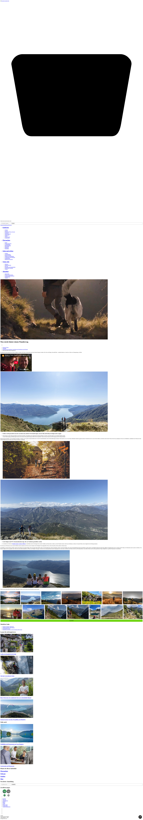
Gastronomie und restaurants (10, 257)
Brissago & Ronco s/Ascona (10, 231)
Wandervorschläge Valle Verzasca (9, 627)
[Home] (4, 0)
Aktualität (6, 271)
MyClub (6, 266)
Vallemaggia (7, 234)
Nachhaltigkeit (7, 276)
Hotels (6, 242)
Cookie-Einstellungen (6, 806)
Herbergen (7, 247)
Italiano (1, 225)
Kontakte (4, 798)
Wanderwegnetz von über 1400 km (18, 543)
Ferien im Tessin (5, 347)
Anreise (6, 269)
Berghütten (7, 248)
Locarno (6, 230)
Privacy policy (5, 804)
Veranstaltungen (8, 254)
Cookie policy (5, 805)
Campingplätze (7, 244)
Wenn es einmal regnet (9, 274)
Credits (4, 803)
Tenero (6, 235)
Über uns (4, 799)
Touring (6, 277)
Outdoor (6, 253)
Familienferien (7, 258)
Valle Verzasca (7, 236)
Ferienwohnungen (8, 243)
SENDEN (13, 784)
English (4, 225)
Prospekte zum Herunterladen (10, 267)
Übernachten (6, 240)
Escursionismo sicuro (6, 628)
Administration (5, 800)
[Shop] (71, 219)
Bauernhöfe (7, 246)
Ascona (6, 229)
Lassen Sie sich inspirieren (9, 275)
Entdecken (6, 227)
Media (4, 802)
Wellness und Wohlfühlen (9, 256)
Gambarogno (7, 237)
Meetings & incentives (9, 259)
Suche (13, 223)
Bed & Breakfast (8, 245)
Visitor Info (6, 261)
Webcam (6, 264)
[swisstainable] (6, 792)
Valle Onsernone (8, 233)
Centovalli (7, 232)
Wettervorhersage (8, 265)
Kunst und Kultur (8, 255)
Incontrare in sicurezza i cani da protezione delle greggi (12, 629)
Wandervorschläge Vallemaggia (8, 626)
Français (10, 225)
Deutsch (7, 225)
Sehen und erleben (8, 251)
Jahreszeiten (7, 273)
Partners (4, 801)
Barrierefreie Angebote (9, 268)
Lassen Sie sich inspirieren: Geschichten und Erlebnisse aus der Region (15, 349)
